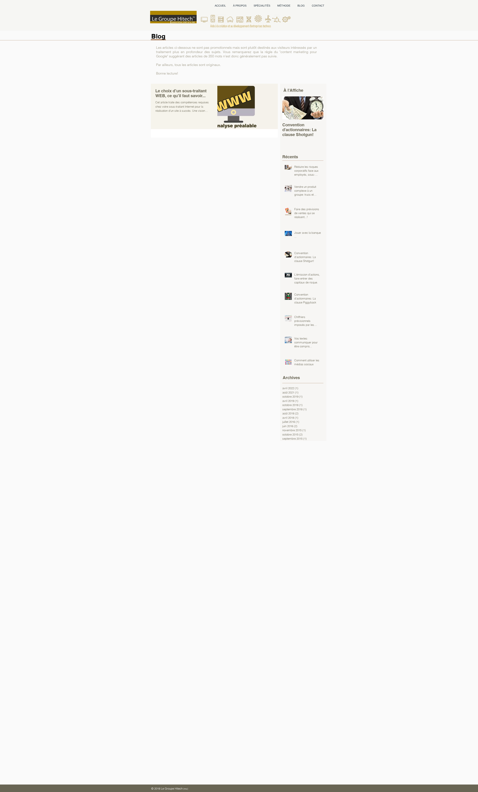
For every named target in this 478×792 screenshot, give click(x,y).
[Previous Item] (288, 108)
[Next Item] (317, 108)
